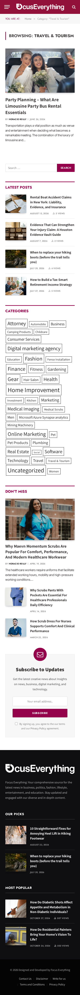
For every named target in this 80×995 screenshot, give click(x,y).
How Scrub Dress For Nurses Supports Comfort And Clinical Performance (52, 626)
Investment (14, 400)
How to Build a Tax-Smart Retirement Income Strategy (51, 282)
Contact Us (25, 978)
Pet (53, 434)
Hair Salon (31, 379)
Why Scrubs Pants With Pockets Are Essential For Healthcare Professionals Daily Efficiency (48, 597)
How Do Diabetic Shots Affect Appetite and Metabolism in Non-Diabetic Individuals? (51, 907)
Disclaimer (42, 978)
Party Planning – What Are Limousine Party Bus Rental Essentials (33, 106)
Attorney (16, 323)
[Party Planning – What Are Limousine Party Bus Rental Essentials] (40, 70)
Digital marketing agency (33, 348)
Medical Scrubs (53, 409)
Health (51, 379)
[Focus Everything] (40, 7)
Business (57, 323)
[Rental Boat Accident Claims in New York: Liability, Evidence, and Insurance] (15, 204)
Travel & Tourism (59, 461)
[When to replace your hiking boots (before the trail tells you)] (15, 259)
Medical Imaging (23, 409)
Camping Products (19, 332)
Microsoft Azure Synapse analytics (43, 417)
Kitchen (31, 400)
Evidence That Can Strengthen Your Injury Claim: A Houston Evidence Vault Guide (52, 230)
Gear (13, 378)
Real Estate (18, 451)
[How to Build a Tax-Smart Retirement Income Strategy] (15, 286)
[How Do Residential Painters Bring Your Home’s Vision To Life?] (15, 936)
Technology (17, 460)
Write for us (59, 978)
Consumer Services (23, 339)
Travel (38, 460)
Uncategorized (26, 470)
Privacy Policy (38, 728)
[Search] (73, 7)
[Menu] (7, 7)
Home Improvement (34, 390)
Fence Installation (58, 359)
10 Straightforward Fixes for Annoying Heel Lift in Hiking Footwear (50, 833)
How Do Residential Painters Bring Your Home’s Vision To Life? (50, 934)
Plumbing (40, 442)
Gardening (57, 369)
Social (37, 452)
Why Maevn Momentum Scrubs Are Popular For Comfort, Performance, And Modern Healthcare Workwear (36, 552)
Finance (16, 368)
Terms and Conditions (32, 984)
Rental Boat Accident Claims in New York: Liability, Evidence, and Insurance (50, 202)
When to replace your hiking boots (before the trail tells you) (50, 257)
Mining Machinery (20, 425)
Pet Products (17, 442)
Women (54, 471)
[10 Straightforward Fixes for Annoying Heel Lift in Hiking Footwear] (15, 835)
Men (10, 417)
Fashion (33, 358)
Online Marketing (27, 433)
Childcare (41, 332)
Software (53, 451)
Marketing (50, 400)
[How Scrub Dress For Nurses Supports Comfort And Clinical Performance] (15, 627)
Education (13, 359)
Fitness (36, 369)
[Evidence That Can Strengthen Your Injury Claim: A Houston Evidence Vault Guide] (15, 231)
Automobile (38, 324)
